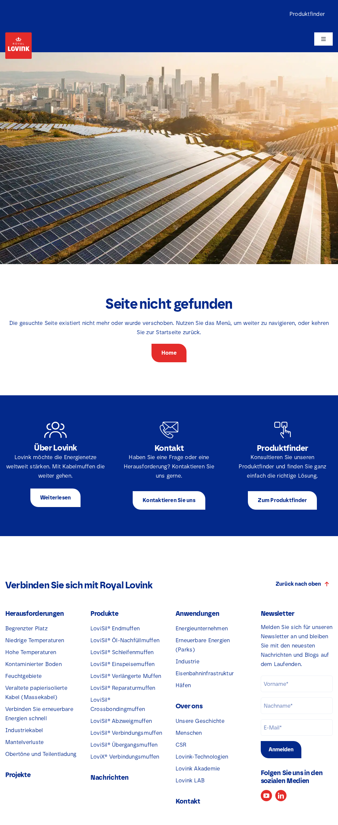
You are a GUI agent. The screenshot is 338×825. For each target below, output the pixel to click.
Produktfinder (307, 14)
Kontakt (188, 801)
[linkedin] (281, 795)
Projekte (18, 775)
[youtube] (266, 795)
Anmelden (281, 749)
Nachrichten (109, 777)
